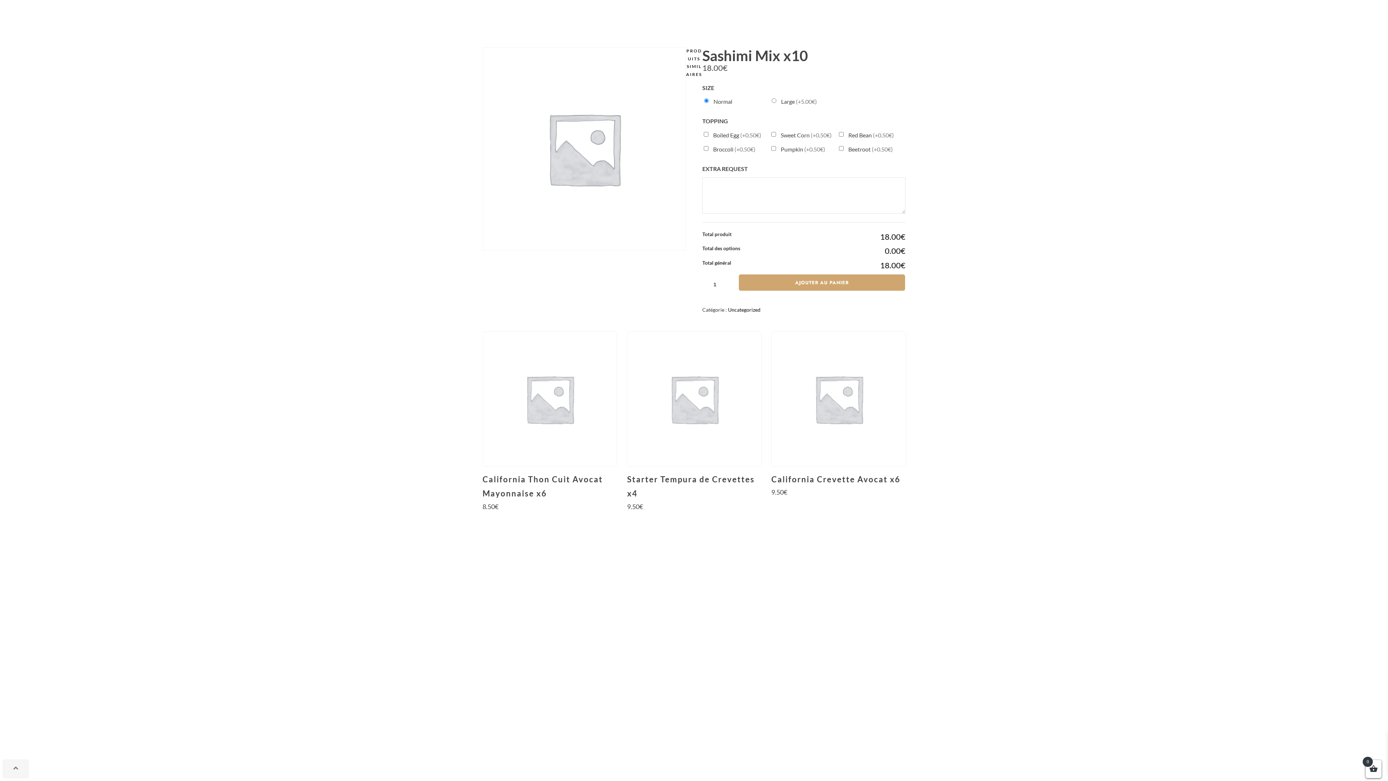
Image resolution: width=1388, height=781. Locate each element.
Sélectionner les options (549, 520)
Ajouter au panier (822, 282)
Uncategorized (744, 310)
